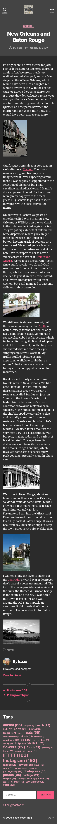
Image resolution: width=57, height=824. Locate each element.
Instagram (20, 760)
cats (33, 732)
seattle (32, 779)
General (28, 26)
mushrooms (21, 768)
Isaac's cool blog (22, 817)
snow (43, 778)
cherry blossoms (11, 737)
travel (10, 649)
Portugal (31, 775)
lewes (26, 764)
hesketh (19, 751)
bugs (9, 732)
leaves (10, 764)
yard (9, 784)
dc (26, 740)
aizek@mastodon (13, 805)
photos (12, 775)
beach (42, 725)
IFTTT (15, 755)
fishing (8, 743)
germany (47, 748)
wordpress (35, 781)
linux (39, 765)
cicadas (39, 736)
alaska (12, 725)
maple (8, 768)
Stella (42, 326)
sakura (21, 779)
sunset (7, 782)
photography (12, 771)
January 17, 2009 (38, 47)
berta (21, 728)
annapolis (29, 726)
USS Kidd (14, 580)
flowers (14, 747)
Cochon (28, 169)
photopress (35, 771)
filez (36, 740)
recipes (9, 778)
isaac (19, 47)
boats (35, 729)
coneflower (11, 740)
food (33, 747)
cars (20, 733)
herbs (8, 751)
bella (7, 729)
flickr (38, 743)
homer (32, 751)
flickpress (22, 743)
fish (45, 740)
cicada (27, 736)
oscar (33, 768)
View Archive (12, 675)
